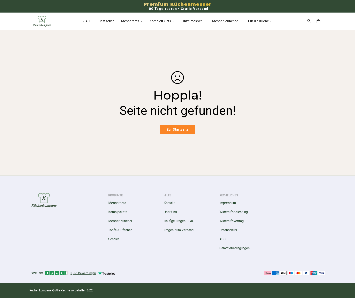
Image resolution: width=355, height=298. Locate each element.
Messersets (130, 21)
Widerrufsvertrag (231, 221)
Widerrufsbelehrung (233, 212)
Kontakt (169, 203)
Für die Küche (258, 21)
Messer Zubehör (120, 221)
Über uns (170, 212)
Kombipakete (117, 212)
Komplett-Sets (160, 21)
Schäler (113, 239)
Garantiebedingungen (234, 248)
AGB (222, 239)
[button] (318, 21)
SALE (87, 21)
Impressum (227, 203)
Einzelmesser (191, 21)
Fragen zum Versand (179, 230)
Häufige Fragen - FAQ (179, 221)
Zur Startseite (177, 129)
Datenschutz (228, 230)
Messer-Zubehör (225, 21)
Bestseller (106, 21)
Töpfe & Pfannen (120, 230)
